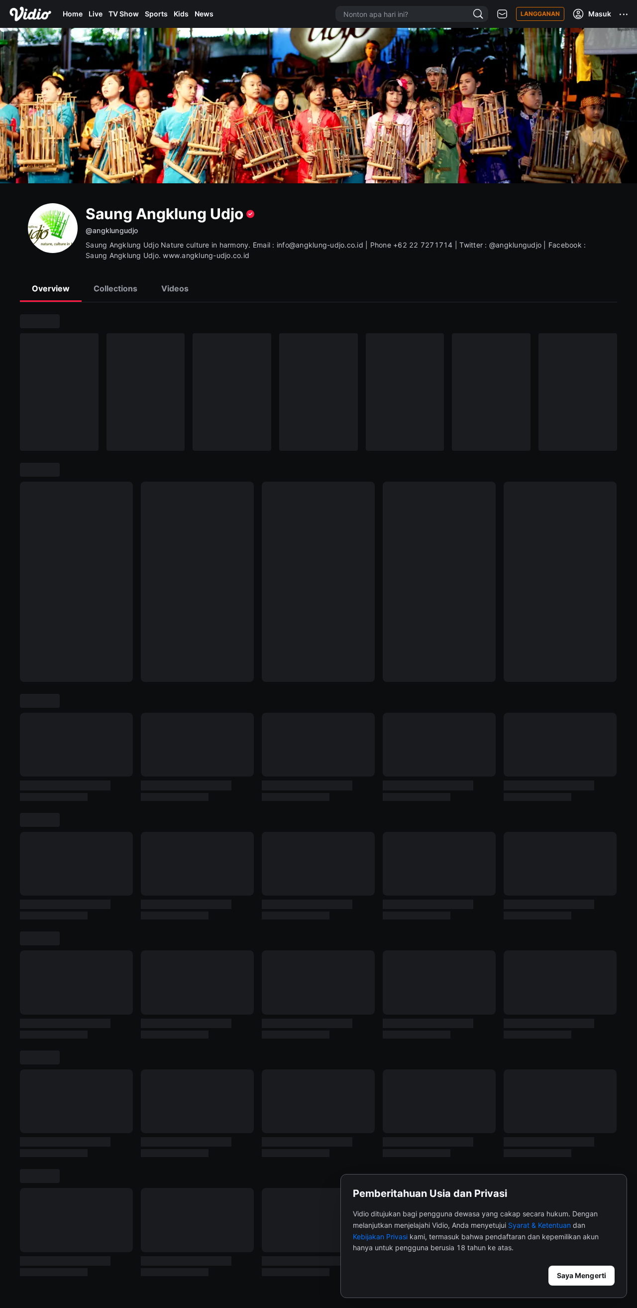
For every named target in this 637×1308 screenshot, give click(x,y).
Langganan (540, 13)
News (204, 13)
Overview (51, 288)
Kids (181, 13)
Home (73, 13)
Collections (115, 288)
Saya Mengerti (581, 1275)
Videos (175, 288)
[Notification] (502, 14)
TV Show (123, 13)
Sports (156, 13)
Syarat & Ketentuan (539, 1225)
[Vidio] (30, 14)
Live (96, 13)
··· (624, 14)
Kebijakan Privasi (380, 1236)
